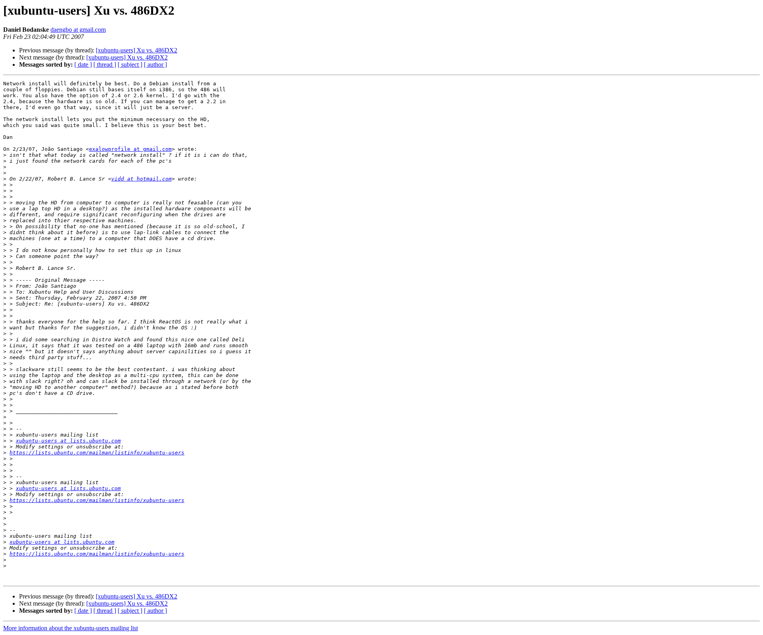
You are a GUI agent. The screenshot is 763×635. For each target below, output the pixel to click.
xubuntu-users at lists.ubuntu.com (68, 441)
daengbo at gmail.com (78, 29)
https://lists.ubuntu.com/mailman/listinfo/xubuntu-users (97, 453)
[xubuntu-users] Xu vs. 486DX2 (136, 50)
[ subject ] (130, 64)
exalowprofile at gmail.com (130, 149)
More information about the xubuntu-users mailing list (70, 628)
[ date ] (83, 64)
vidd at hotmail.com (141, 179)
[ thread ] (104, 64)
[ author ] (155, 64)
